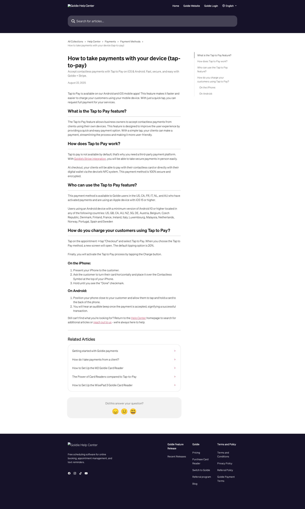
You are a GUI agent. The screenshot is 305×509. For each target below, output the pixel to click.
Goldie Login (211, 5)
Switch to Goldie (201, 470)
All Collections (75, 41)
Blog (194, 483)
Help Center (94, 41)
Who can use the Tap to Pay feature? (212, 69)
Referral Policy (225, 470)
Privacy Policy (224, 463)
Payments (110, 41)
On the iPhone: (207, 87)
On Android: (205, 93)
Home (175, 5)
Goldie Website (191, 5)
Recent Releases (177, 456)
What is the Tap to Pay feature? (214, 55)
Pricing (196, 452)
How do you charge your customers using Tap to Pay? (213, 79)
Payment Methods (130, 41)
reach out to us (102, 322)
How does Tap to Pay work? (212, 61)
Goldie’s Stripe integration (90, 158)
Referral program (201, 476)
